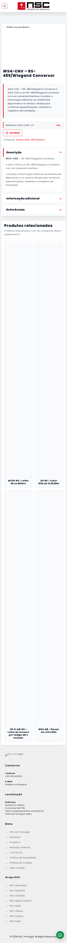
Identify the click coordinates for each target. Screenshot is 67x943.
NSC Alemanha (18, 885)
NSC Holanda (17, 895)
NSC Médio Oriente (20, 900)
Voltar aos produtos (16, 27)
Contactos (16, 852)
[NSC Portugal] (33, 6)
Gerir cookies (17, 867)
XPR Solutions (38, 139)
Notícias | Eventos (20, 847)
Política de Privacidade (23, 857)
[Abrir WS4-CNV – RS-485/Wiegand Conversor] (33, 45)
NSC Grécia (16, 911)
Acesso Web (22, 139)
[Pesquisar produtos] (4, 6)
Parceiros (15, 837)
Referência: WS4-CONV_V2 (34, 125)
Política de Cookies (21, 862)
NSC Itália (15, 905)
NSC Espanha (17, 890)
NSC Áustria (16, 916)
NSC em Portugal (19, 832)
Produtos (15, 842)
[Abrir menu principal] (62, 6)
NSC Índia (15, 921)
